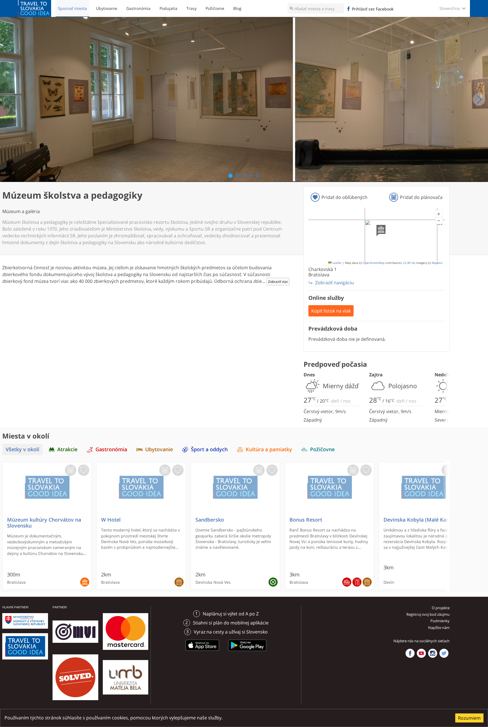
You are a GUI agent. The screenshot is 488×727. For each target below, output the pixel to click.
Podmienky (440, 620)
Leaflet (337, 263)
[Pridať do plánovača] (70, 470)
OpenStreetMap (373, 263)
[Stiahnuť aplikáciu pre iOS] (202, 651)
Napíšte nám (439, 627)
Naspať (9, 99)
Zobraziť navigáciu (334, 282)
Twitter (443, 653)
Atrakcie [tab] (67, 449)
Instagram (432, 653)
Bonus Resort (305, 520)
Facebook (410, 653)
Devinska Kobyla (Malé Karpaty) (422, 520)
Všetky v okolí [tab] (22, 449)
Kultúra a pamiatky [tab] (269, 449)
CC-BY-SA (409, 263)
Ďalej (479, 99)
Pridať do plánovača (421, 197)
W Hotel (111, 520)
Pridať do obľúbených (344, 197)
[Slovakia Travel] (34, 8)
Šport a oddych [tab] (209, 449)
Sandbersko (209, 520)
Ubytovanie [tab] (159, 449)
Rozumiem (469, 718)
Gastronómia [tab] (111, 449)
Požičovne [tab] (322, 449)
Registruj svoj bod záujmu (428, 614)
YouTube (421, 653)
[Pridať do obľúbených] (83, 470)
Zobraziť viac (278, 281)
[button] (438, 213)
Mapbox (437, 263)
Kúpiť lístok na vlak (331, 311)
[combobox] (315, 8)
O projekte (441, 607)
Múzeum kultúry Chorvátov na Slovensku (44, 523)
